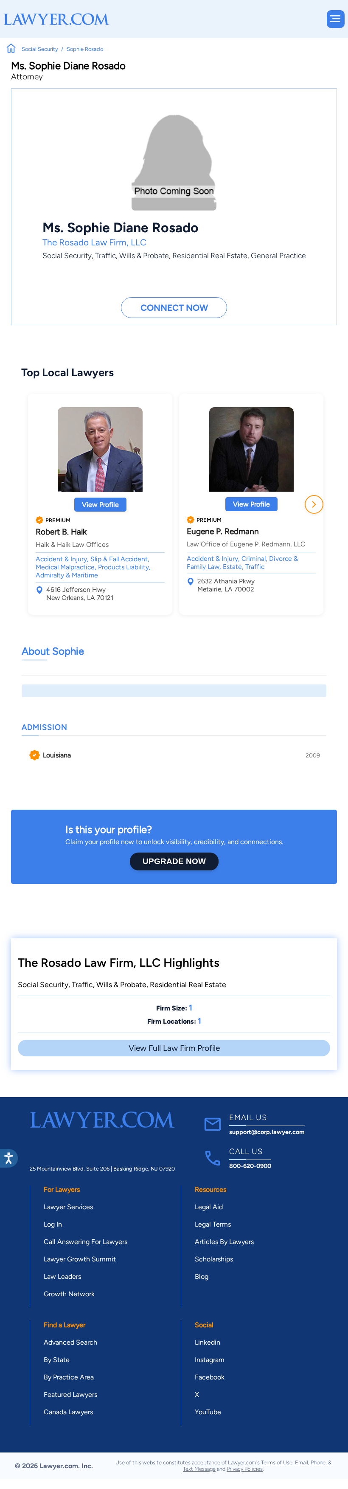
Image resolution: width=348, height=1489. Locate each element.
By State (57, 1360)
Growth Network (69, 1294)
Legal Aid (209, 1207)
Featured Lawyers (70, 1394)
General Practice (278, 255)
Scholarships (214, 1259)
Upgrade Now (174, 861)
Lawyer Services (68, 1207)
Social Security (67, 255)
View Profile (100, 505)
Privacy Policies (245, 1469)
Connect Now (174, 307)
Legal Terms (213, 1224)
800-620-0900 (250, 1166)
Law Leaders (62, 1276)
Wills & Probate (144, 255)
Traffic (105, 255)
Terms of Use (276, 1462)
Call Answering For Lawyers (85, 1242)
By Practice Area (69, 1377)
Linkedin (207, 1342)
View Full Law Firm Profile (174, 1048)
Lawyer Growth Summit (80, 1259)
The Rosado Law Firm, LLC (94, 242)
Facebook (210, 1377)
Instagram (210, 1360)
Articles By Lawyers (224, 1242)
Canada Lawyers (68, 1412)
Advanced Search (70, 1342)
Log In (53, 1224)
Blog (201, 1276)
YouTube (208, 1412)
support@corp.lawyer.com (267, 1132)
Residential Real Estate (209, 255)
